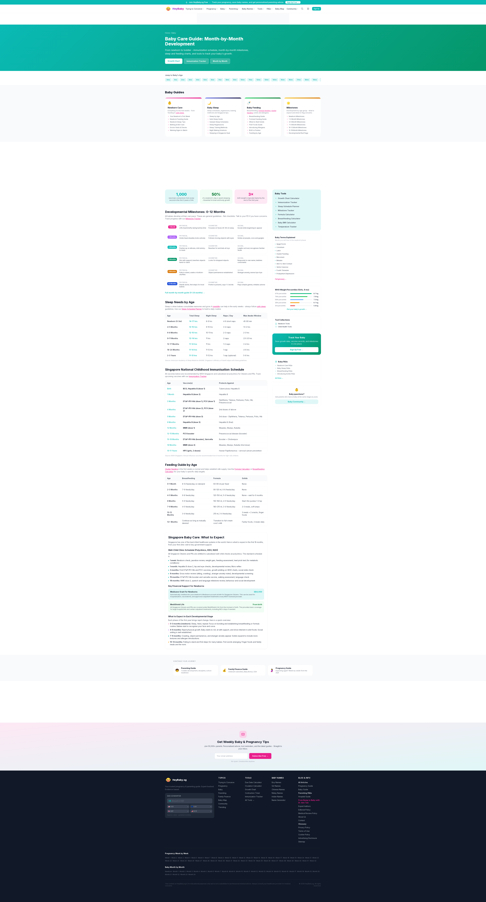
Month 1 (176, 871)
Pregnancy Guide (305, 786)
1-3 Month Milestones (297, 119)
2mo (183, 80)
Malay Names (277, 793)
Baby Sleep (213, 107)
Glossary (302, 824)
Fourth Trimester (283, 270)
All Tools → (249, 800)
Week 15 (264, 858)
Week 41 (305, 861)
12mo (258, 80)
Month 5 (204, 871)
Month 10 (239, 871)
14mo (275, 80)
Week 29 (213, 861)
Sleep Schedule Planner (192, 309)
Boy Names (276, 782)
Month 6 (211, 871)
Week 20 (301, 858)
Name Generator (279, 800)
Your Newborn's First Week (180, 116)
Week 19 (293, 858)
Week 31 (229, 861)
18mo (307, 80)
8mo (227, 80)
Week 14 (257, 858)
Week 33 (244, 861)
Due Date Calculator (253, 782)
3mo (190, 80)
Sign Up (316, 9)
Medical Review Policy (307, 813)
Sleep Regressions (217, 125)
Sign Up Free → (293, 2)
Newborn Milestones (296, 116)
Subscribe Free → (260, 756)
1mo (175, 80)
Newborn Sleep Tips (177, 122)
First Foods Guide (255, 125)
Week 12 (242, 858)
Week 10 (228, 858)
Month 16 (285, 871)
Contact (301, 820)
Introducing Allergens (257, 127)
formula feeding (264, 111)
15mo (283, 80)
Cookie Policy (304, 834)
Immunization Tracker (196, 61)
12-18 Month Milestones (298, 130)
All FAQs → (279, 378)
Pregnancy (211, 9)
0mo (168, 80)
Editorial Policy (304, 810)
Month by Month (220, 61)
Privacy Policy (304, 827)
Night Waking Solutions (218, 130)
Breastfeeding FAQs (284, 371)
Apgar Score (281, 244)
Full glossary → (280, 279)
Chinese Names (278, 789)
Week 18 (286, 858)
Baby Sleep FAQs (283, 368)
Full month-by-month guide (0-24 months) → (185, 293)
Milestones (292, 107)
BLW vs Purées (254, 130)
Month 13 (262, 871)
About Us (302, 817)
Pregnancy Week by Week (176, 853)
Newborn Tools (284, 324)
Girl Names (276, 786)
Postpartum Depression (285, 274)
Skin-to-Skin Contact (284, 264)
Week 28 (206, 861)
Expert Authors (304, 806)
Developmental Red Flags (298, 133)
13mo (267, 80)
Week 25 (183, 861)
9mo (235, 80)
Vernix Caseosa (282, 267)
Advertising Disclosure (307, 838)
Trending (222, 807)
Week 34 (251, 861)
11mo (250, 80)
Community (292, 9)
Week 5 (194, 858)
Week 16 (271, 858)
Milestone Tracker (193, 219)
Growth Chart (174, 61)
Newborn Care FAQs (284, 365)
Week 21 (308, 858)
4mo (197, 80)
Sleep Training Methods (218, 127)
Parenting (233, 9)
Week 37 (274, 861)
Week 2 (174, 858)
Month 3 (190, 871)
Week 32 (236, 861)
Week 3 (181, 858)
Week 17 (279, 858)
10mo (243, 80)
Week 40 (298, 861)
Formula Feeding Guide (258, 119)
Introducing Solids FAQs (286, 374)
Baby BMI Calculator (287, 223)
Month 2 (183, 871)
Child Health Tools (285, 327)
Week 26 (191, 861)
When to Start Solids (256, 122)
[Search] (302, 8)
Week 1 (167, 858)
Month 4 (197, 871)
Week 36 (267, 861)
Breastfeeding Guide (257, 116)
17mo (299, 80)
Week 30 (221, 861)
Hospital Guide (304, 796)
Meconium (280, 257)
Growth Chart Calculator (288, 198)
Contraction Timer (252, 793)
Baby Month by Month (175, 867)
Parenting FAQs (305, 793)
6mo (212, 80)
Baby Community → (297, 402)
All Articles (303, 782)
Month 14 (269, 871)
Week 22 (315, 858)
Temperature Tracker (287, 227)
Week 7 (207, 858)
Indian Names (277, 796)
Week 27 (198, 861)
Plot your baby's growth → (297, 309)
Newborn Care (175, 107)
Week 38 (282, 861)
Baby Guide (303, 789)
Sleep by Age (215, 116)
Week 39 (290, 861)
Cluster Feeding (282, 254)
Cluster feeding (171, 469)
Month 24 (191, 874)
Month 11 (247, 871)
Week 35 (259, 861)
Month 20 (316, 871)
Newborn (168, 871)
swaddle (216, 306)
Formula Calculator (242, 469)
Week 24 (176, 861)
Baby (222, 9)
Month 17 (292, 871)
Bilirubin (279, 260)
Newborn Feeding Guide (179, 119)
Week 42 (313, 861)
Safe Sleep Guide (216, 119)
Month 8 (225, 871)
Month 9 (232, 871)
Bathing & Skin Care (177, 125)
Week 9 (221, 858)
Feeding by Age (255, 133)
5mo (205, 80)
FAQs (269, 9)
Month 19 (308, 871)
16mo (291, 80)
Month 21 (168, 874)
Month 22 (176, 874)
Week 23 (168, 861)
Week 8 (214, 858)
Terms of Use (304, 831)
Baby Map (279, 9)
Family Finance (224, 796)
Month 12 (254, 871)
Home (167, 33)
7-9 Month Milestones (297, 125)
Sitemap (301, 842)
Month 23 (183, 874)
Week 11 (235, 858)
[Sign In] (308, 8)
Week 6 (201, 858)
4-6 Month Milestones (297, 122)
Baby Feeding (254, 107)
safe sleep (180, 113)
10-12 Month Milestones (298, 127)
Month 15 (277, 871)
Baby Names (247, 9)
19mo (315, 80)
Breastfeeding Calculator (289, 218)
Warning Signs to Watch (178, 130)
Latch (279, 251)
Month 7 (218, 871)
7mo (220, 80)
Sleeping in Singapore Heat (220, 133)
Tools (259, 9)
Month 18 (300, 871)
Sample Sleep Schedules (219, 122)
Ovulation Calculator (253, 786)
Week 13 (249, 858)
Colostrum (280, 247)
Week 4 (187, 858)
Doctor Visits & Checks (178, 127)
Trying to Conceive (194, 9)
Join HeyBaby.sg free (198, 2)
